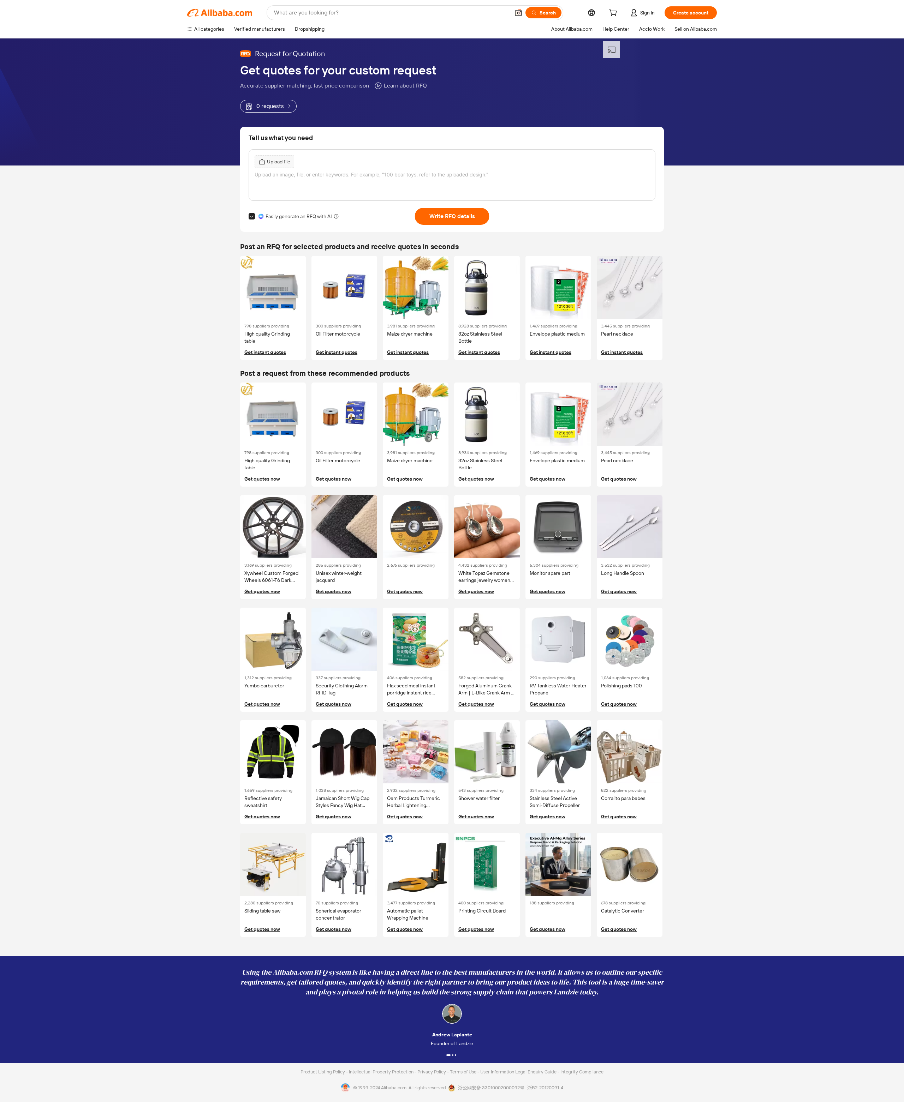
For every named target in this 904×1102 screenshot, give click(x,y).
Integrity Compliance (581, 1071)
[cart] (614, 14)
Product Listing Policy (323, 1071)
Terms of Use (463, 1071)
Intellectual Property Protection (382, 1071)
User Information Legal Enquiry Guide (518, 1071)
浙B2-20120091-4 (545, 1087)
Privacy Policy (432, 1071)
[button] (518, 12)
